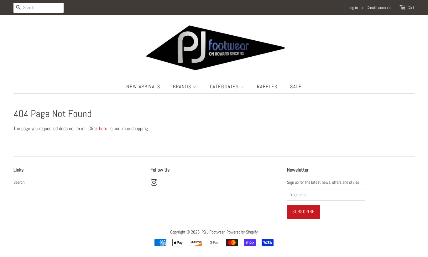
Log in (353, 7)
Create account (379, 7)
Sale (295, 86)
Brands (183, 86)
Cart (411, 7)
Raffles (267, 86)
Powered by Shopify (242, 232)
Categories (225, 86)
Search (18, 182)
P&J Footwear (213, 232)
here (103, 128)
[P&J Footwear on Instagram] (153, 184)
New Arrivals (143, 86)
